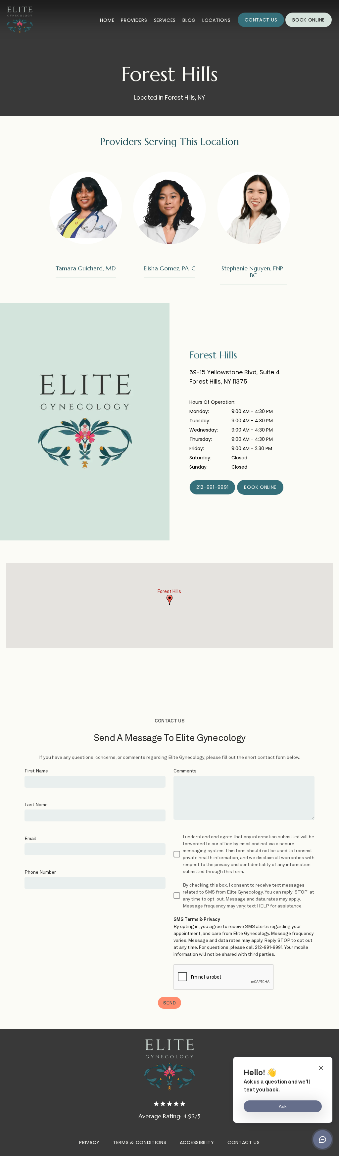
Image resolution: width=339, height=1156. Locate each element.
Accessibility (197, 1142)
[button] (169, 600)
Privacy (89, 1142)
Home (107, 20)
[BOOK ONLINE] (308, 26)
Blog (189, 20)
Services (165, 20)
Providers (134, 20)
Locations (216, 20)
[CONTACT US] (261, 26)
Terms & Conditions (140, 1142)
